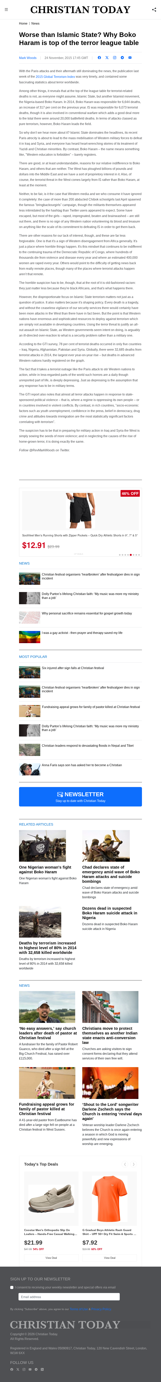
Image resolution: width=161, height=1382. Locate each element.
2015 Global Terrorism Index (55, 76)
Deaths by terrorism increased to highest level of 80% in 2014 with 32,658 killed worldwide (47, 948)
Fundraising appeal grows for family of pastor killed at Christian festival (46, 1109)
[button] (6, 10)
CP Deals (78, 554)
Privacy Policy (101, 1309)
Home (23, 23)
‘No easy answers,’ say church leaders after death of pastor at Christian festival (48, 1033)
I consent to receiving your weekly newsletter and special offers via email (65, 1287)
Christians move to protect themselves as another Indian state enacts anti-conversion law (109, 1035)
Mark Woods (28, 58)
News (35, 23)
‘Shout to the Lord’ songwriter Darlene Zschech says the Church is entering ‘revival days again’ (112, 1111)
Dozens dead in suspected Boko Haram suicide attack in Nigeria (109, 913)
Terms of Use (79, 1309)
